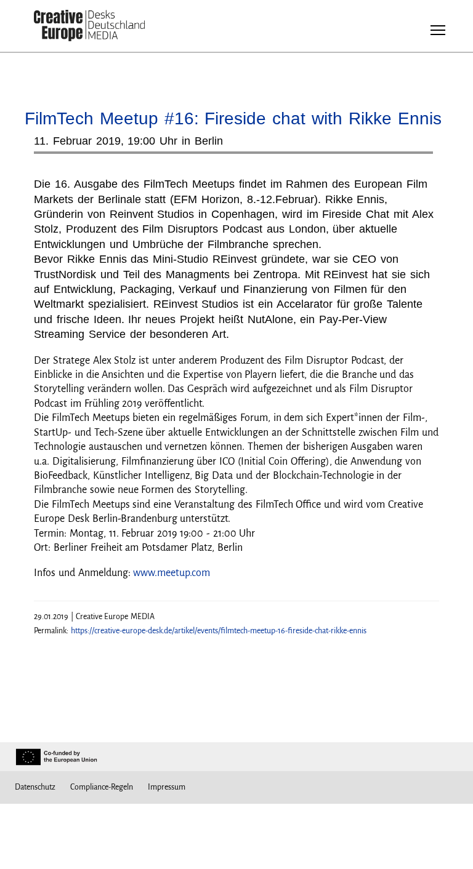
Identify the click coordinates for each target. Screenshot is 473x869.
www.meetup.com (171, 573)
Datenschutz (35, 787)
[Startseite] (89, 26)
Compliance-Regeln (101, 787)
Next (417, 157)
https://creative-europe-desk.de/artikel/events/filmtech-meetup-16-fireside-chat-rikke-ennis (218, 631)
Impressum (166, 787)
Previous (55, 157)
